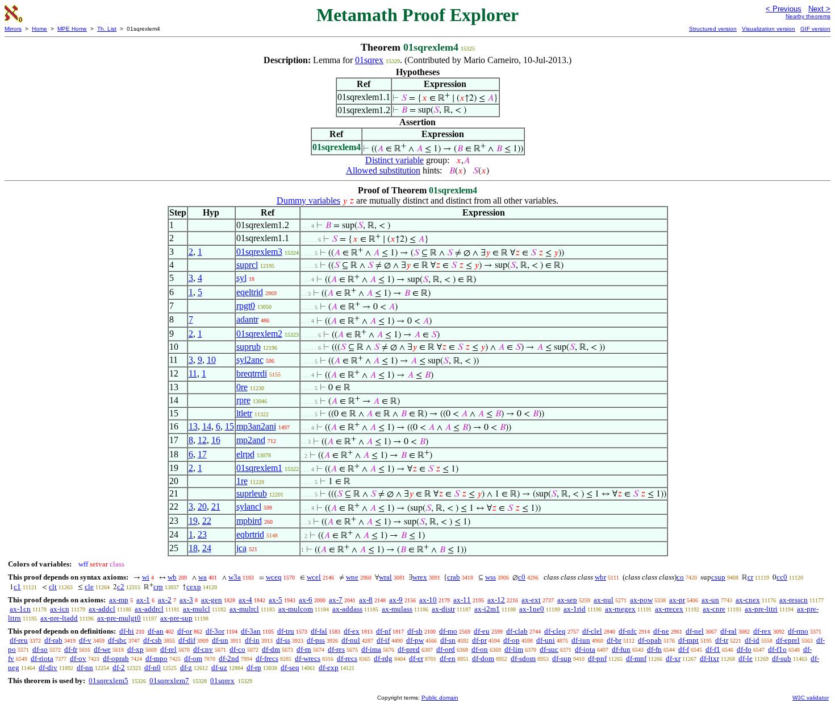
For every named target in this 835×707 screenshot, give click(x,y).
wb (172, 577)
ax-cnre (714, 609)
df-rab (53, 640)
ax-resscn (793, 600)
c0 (521, 577)
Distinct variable (394, 160)
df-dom (483, 658)
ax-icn (59, 609)
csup (718, 577)
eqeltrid (249, 292)
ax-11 (462, 600)
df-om (193, 658)
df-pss (316, 640)
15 (229, 426)
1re (242, 481)
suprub (248, 347)
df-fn (654, 649)
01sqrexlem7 (169, 680)
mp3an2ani (256, 426)
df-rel (168, 649)
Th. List (106, 29)
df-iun (580, 640)
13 (193, 426)
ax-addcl (102, 609)
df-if (383, 640)
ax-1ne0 (531, 609)
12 (202, 440)
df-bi (126, 631)
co (680, 577)
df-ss (283, 640)
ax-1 (143, 600)
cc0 (781, 577)
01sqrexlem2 (259, 333)
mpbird (249, 521)
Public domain (439, 697)
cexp (193, 586)
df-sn (448, 640)
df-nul (350, 640)
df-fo (744, 649)
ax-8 (366, 600)
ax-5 (275, 600)
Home (39, 29)
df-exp (329, 667)
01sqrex (369, 60)
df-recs (347, 658)
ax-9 (396, 600)
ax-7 (336, 600)
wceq (274, 577)
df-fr (70, 649)
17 (202, 454)
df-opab (650, 640)
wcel (314, 577)
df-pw (415, 640)
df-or (184, 631)
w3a (234, 577)
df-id (752, 640)
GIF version (815, 29)
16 (215, 440)
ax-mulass (397, 609)
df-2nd (229, 658)
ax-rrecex (669, 609)
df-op (511, 640)
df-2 (118, 667)
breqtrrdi (251, 373)
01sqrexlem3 (259, 252)
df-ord (445, 649)
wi (145, 577)
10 (211, 360)
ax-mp (118, 600)
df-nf (383, 631)
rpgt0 (245, 306)
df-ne (661, 631)
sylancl (248, 506)
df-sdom (523, 658)
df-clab (517, 631)
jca (241, 548)
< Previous (783, 9)
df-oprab (116, 658)
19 (193, 521)
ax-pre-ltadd (59, 618)
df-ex (352, 631)
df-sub (781, 658)
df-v (85, 640)
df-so (40, 649)
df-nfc (628, 631)
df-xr (673, 658)
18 (193, 548)
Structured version (713, 29)
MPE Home (72, 29)
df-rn (304, 649)
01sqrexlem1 (259, 468)
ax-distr (443, 609)
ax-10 (428, 600)
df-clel (592, 631)
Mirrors (13, 29)
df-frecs (267, 658)
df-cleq (555, 631)
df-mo (448, 631)
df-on (479, 649)
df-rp (254, 667)
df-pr (479, 640)
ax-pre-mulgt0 (119, 618)
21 (215, 506)
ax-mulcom (295, 609)
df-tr (721, 640)
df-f (683, 649)
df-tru (285, 631)
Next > (819, 9)
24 (206, 548)
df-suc (549, 649)
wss (490, 577)
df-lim (513, 649)
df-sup (561, 658)
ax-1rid (574, 609)
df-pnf (597, 658)
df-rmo (798, 631)
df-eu (482, 631)
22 (206, 521)
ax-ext (531, 600)
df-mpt (688, 640)
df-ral (728, 631)
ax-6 (305, 600)
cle (89, 586)
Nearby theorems (808, 16)
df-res (336, 649)
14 (206, 426)
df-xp (135, 649)
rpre (243, 400)
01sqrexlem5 (108, 680)
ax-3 (186, 600)
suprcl (247, 265)
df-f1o (777, 649)
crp (158, 586)
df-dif (186, 640)
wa (202, 577)
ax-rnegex (620, 609)
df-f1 (712, 649)
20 (202, 506)
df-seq (290, 667)
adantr (247, 319)
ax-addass (347, 609)
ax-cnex (748, 600)
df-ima (371, 649)
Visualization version (768, 29)
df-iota (585, 649)
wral (385, 577)
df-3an (251, 631)
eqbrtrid (250, 534)
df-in (252, 640)
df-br (614, 640)
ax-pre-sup (176, 618)
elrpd (245, 454)
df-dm (271, 649)
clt (53, 586)
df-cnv (203, 649)
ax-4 (245, 600)
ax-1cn (20, 609)
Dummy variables (308, 200)
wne (352, 577)
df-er (416, 658)
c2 (120, 586)
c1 (17, 586)
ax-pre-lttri (761, 609)
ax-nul (603, 600)
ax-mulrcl (244, 609)
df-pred (409, 649)
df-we (102, 649)
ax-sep (567, 600)
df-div (48, 667)
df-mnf (636, 658)
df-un (220, 640)
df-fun (621, 649)
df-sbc (117, 640)
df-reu (19, 640)
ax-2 (165, 600)
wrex (419, 577)
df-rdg (383, 658)
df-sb (415, 631)
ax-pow (641, 600)
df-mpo (156, 658)
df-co (237, 649)
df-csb (152, 640)
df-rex (762, 631)
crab (453, 577)
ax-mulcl (196, 609)
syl (241, 278)
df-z (186, 667)
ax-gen (211, 600)
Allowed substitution (383, 170)
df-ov (78, 658)
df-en (448, 658)
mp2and (250, 440)
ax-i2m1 (487, 609)
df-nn (85, 667)
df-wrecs (307, 658)
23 (202, 534)
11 (193, 373)
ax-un (710, 600)
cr (750, 577)
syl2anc (250, 360)
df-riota (42, 658)
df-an (156, 631)
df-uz (219, 667)
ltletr (244, 413)
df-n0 (152, 667)
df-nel (695, 631)
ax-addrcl (149, 609)
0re (242, 387)
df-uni (545, 640)
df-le (745, 658)
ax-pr (677, 600)
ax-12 (496, 600)
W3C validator (810, 697)
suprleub (251, 493)
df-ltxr (709, 658)
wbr (600, 577)
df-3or (215, 631)
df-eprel (788, 640)
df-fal (319, 631)
